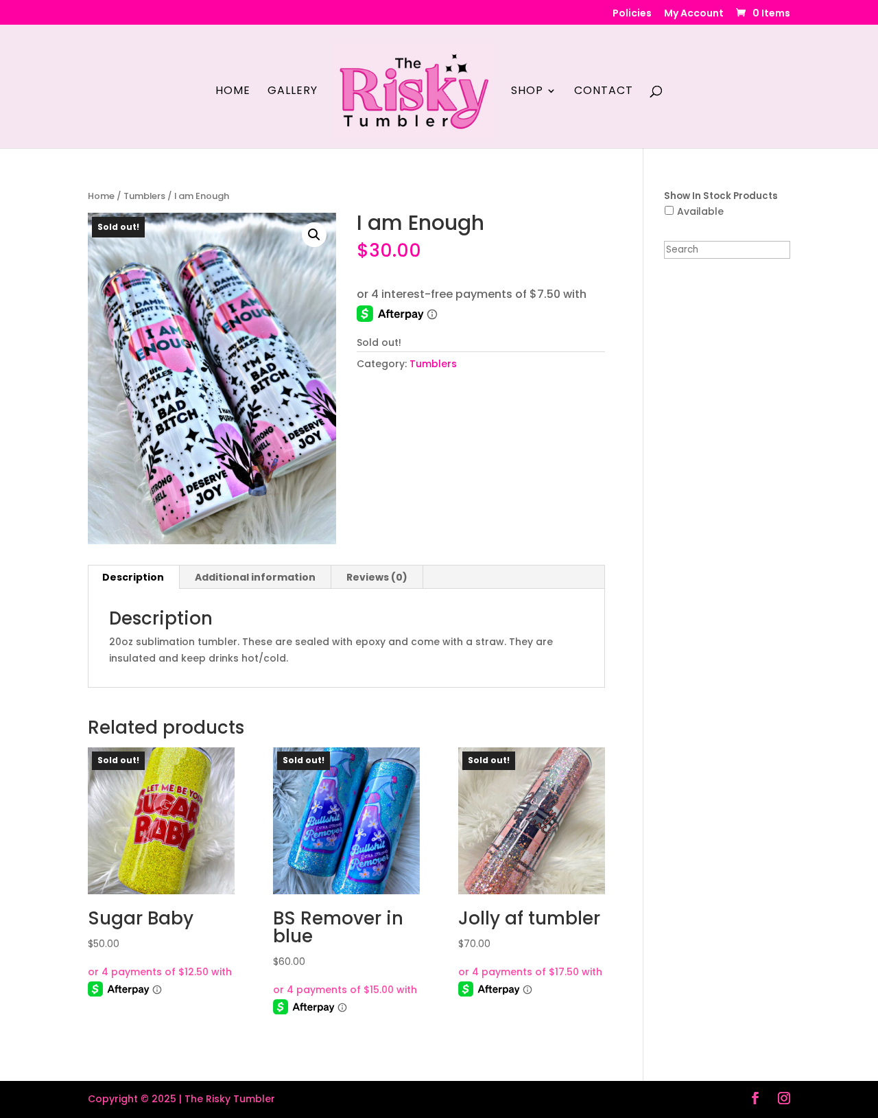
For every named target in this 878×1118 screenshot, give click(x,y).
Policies (632, 14)
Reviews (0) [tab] (376, 577)
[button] (314, 234)
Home (232, 92)
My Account (694, 14)
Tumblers (144, 195)
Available (700, 211)
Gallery (293, 92)
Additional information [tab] (255, 577)
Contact (603, 92)
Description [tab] (133, 577)
